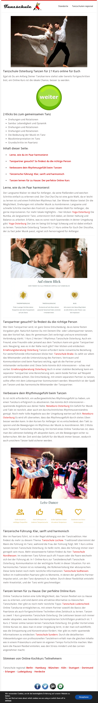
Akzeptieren (84, 697)
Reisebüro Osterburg (58, 405)
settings (8, 700)
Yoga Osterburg (81, 212)
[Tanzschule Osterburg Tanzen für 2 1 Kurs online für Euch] (49, 41)
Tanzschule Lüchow (52, 540)
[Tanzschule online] (49, 276)
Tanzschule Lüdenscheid (75, 603)
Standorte (63, 6)
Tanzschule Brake (64, 353)
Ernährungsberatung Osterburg (20, 349)
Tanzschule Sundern (46, 634)
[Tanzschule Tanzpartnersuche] (22, 6)
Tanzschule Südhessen (76, 570)
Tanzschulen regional (82, 6)
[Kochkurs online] (49, 96)
